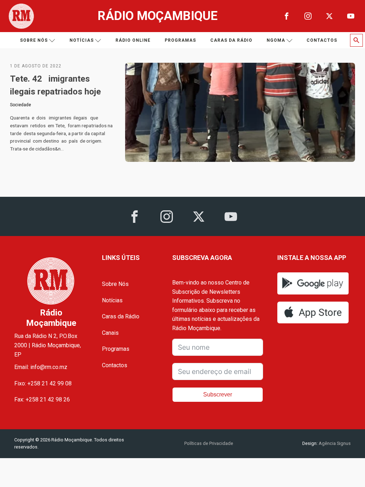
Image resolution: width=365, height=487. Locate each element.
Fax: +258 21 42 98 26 (42, 399)
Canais (110, 332)
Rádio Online (132, 40)
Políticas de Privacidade (208, 443)
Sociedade (20, 104)
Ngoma (276, 40)
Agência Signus (334, 443)
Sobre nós (34, 40)
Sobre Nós (115, 284)
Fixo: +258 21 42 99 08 (43, 383)
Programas (180, 40)
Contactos (322, 40)
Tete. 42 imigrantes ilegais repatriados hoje (55, 85)
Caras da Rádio (231, 40)
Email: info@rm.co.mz (40, 367)
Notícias (82, 40)
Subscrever (217, 394)
